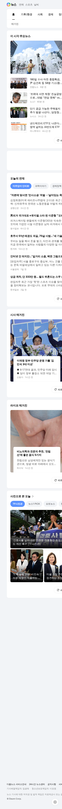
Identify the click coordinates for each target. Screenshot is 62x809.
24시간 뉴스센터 (37, 784)
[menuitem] (13, 14)
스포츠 (29, 4)
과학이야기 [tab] (40, 186)
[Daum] (9, 4)
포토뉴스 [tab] (50, 503)
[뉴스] (13, 4)
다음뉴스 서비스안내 (16, 784)
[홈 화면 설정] (55, 802)
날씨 (36, 4)
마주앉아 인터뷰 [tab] (21, 186)
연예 (21, 4)
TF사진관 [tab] (17, 503)
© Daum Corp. (14, 798)
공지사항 (52, 784)
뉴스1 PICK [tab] (34, 503)
